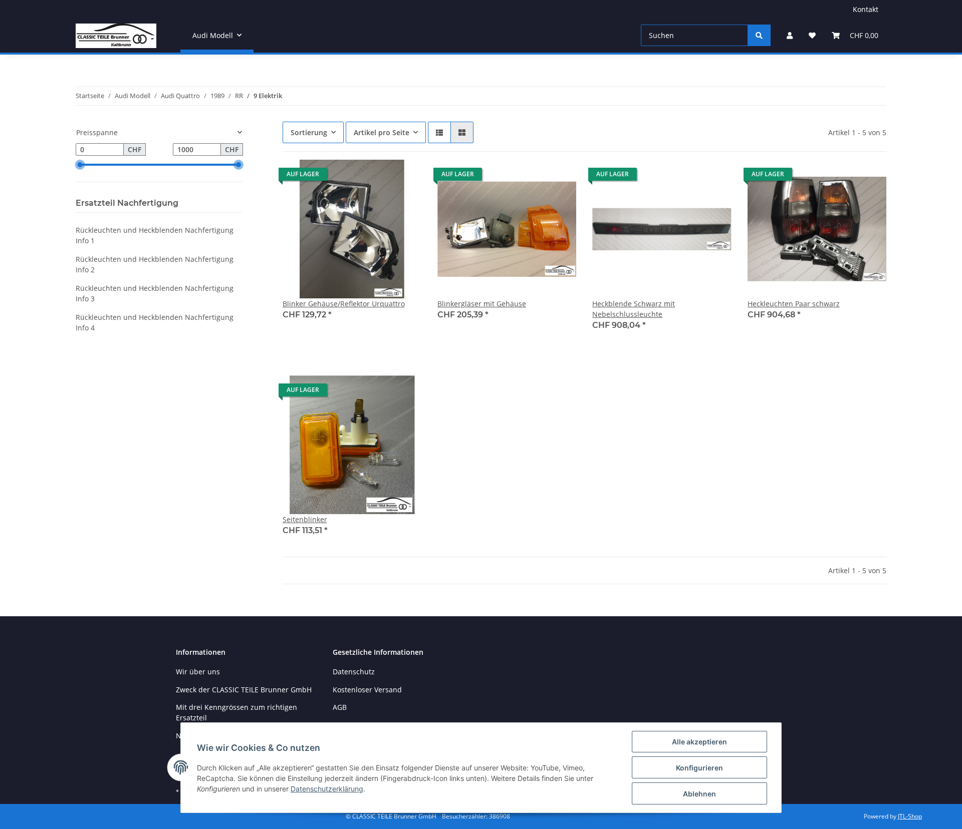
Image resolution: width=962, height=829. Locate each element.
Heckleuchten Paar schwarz (794, 303)
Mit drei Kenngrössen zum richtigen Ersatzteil (236, 712)
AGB (340, 707)
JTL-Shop (910, 816)
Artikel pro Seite (381, 132)
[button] (790, 35)
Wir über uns (198, 671)
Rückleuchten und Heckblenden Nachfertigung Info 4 (154, 322)
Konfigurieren (699, 767)
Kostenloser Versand (367, 689)
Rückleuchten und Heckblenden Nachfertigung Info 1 (154, 235)
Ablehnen (699, 793)
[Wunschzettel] (812, 35)
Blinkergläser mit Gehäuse (481, 303)
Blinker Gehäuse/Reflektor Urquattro (344, 303)
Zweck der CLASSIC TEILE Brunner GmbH (244, 689)
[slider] (79, 164)
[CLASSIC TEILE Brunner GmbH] (116, 36)
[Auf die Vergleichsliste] (378, 177)
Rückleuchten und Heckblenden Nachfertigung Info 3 (154, 293)
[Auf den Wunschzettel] (404, 177)
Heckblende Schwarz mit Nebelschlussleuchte (633, 309)
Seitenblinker (305, 519)
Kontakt (865, 9)
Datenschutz (354, 671)
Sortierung (309, 132)
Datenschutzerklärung (327, 788)
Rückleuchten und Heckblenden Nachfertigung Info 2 (154, 264)
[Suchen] (759, 35)
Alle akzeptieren (699, 741)
